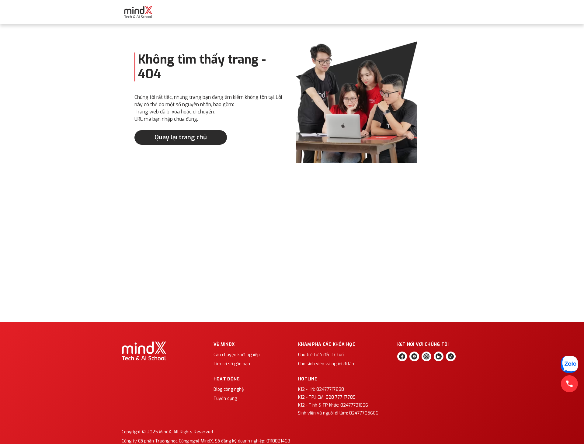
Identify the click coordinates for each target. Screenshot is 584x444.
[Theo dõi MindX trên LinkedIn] (438, 356)
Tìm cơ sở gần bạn (232, 364)
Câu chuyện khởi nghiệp (237, 355)
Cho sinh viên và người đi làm (327, 364)
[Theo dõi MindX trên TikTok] (451, 356)
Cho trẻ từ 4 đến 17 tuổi (321, 355)
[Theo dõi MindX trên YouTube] (414, 356)
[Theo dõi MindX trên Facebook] (402, 356)
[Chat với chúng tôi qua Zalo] (569, 364)
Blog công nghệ (229, 389)
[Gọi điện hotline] (569, 383)
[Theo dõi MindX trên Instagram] (426, 356)
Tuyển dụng (225, 398)
